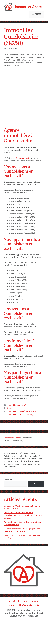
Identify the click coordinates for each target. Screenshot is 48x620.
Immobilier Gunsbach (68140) (20, 414)
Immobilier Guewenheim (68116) (21, 411)
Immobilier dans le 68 (16, 405)
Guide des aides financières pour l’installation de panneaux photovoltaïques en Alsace (23, 515)
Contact (36, 601)
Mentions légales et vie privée (24, 605)
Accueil (12, 601)
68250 (9, 408)
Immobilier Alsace (12, 438)
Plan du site (24, 601)
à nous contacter (23, 158)
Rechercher (9, 479)
